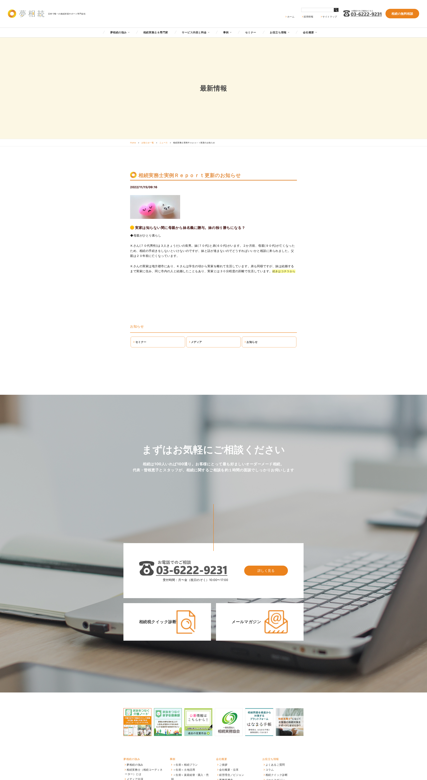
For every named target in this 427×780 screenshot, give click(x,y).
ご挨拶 (223, 764)
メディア (196, 342)
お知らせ (137, 326)
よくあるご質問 (275, 764)
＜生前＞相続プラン (185, 764)
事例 (226, 32)
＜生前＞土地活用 (184, 769)
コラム (270, 769)
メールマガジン (246, 621)
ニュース (163, 142)
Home (133, 142)
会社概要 (308, 32)
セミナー (250, 32)
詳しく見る (266, 571)
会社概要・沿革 (229, 769)
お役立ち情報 (278, 32)
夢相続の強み (118, 32)
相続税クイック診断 (158, 621)
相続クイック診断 (277, 774)
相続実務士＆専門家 (155, 32)
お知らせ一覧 (147, 142)
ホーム (291, 16)
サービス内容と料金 (194, 32)
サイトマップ (329, 16)
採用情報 (308, 16)
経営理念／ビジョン (231, 774)
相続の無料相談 (402, 13)
